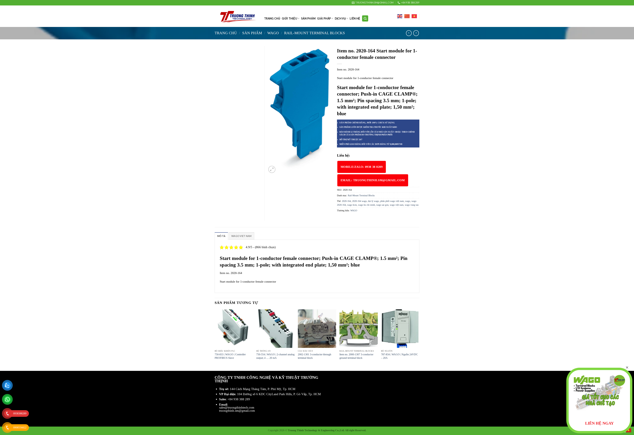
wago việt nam (397, 205)
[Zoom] (271, 169)
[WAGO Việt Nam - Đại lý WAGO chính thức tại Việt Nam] (237, 16)
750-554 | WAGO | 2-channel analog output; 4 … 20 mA (275, 356)
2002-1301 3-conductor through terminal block (314, 356)
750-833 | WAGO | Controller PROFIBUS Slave (230, 356)
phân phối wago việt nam (392, 201)
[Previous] (214, 339)
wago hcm (352, 205)
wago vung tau (412, 205)
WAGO (273, 33)
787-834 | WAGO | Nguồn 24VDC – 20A (399, 356)
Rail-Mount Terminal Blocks (314, 33)
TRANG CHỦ (272, 18)
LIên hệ (355, 18)
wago (407, 201)
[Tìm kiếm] (365, 18)
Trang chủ (226, 33)
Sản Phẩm (308, 18)
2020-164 (346, 201)
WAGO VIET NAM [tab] (241, 236)
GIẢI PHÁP (324, 18)
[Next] (419, 339)
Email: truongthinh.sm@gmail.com (373, 180)
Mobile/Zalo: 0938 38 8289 (362, 166)
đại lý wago (373, 201)
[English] (400, 16)
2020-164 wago (359, 201)
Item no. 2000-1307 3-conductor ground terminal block (356, 356)
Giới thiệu (289, 18)
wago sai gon (382, 205)
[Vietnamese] (414, 16)
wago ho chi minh (366, 205)
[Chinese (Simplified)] (407, 16)
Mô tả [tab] (221, 236)
